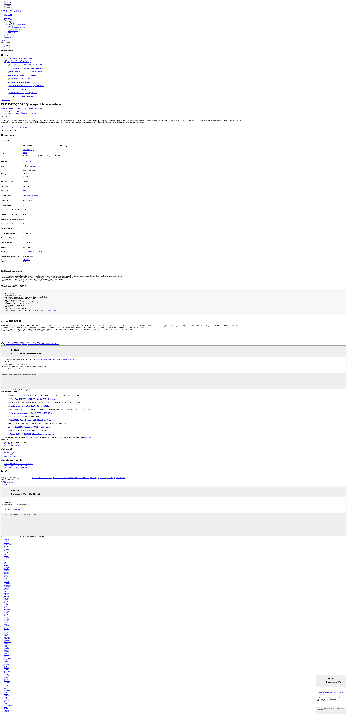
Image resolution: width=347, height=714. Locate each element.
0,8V (24, 219)
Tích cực (25, 191)
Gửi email (3, 481)
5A (24, 228)
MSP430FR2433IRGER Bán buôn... (21, 89)
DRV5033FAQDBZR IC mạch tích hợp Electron (18, 58)
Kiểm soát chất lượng (14, 31)
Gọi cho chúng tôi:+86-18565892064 (11, 12)
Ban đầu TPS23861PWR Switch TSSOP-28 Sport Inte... (29, 427)
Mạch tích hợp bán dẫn (59, 478)
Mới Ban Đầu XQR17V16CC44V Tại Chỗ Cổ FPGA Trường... (31, 399)
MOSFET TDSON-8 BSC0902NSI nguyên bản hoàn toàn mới (31, 434)
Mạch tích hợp (102, 478)
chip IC (68, 478)
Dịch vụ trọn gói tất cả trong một (17, 24)
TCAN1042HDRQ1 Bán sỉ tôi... (19, 82)
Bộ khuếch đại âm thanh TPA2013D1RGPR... (25, 68)
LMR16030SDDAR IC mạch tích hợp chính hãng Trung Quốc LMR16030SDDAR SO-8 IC (32, 344)
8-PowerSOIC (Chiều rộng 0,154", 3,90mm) (36, 252)
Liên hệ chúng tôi (9, 37)
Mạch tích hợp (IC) (28, 150)
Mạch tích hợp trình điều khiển (80, 478)
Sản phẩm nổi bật (37, 478)
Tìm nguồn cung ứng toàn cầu (16, 29)
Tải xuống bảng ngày (21, 127)
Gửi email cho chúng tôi (8, 127)
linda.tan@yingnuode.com (11, 445)
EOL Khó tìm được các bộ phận (17, 27)
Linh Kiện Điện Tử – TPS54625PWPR (15, 60)
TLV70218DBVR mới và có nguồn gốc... (23, 75)
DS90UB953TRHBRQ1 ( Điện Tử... (21, 96)
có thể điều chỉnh (28, 200)
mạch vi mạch (111, 478)
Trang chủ (7, 18)
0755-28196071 (8, 444)
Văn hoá (10, 26)
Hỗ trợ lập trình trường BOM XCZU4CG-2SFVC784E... (29, 406)
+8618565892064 (6, 484)
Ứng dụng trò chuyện (7, 482)
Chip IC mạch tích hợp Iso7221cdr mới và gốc (17, 62)
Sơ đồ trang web (47, 478)
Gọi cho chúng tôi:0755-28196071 (11, 10)
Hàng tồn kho (12, 32)
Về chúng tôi (8, 21)
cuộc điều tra (87, 437)
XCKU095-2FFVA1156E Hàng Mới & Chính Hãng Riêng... (30, 420)
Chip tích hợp (93, 478)
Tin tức (6, 34)
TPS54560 (26, 260)
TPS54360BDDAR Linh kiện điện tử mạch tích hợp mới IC (22, 342)
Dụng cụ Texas (27, 161)
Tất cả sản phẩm (120, 478)
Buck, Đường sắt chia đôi (30, 195)
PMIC (25, 153)
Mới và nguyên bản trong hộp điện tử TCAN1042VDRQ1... (30, 413)
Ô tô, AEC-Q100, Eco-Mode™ (32, 166)
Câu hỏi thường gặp (10, 36)
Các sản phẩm (8, 19)
